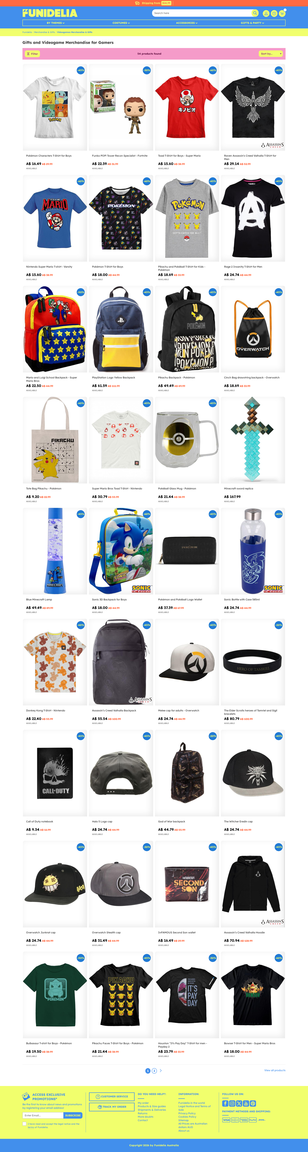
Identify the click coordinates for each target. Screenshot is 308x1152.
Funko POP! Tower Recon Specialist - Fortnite (119, 155)
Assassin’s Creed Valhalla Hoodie (244, 932)
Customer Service (114, 1096)
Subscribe (73, 1115)
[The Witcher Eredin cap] (253, 773)
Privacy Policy (187, 1113)
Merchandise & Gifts (44, 32)
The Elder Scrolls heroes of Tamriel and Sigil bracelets (250, 712)
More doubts (145, 1116)
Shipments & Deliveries (152, 1109)
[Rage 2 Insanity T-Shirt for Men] (253, 218)
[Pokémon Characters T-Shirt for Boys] (55, 107)
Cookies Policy (187, 1116)
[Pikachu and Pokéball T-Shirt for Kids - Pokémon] (187, 218)
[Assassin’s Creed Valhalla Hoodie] (253, 884)
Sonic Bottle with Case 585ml (242, 599)
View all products (275, 1070)
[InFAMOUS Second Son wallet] (187, 884)
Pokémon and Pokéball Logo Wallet (180, 599)
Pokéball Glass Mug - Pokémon (177, 488)
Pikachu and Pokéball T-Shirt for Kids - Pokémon (181, 268)
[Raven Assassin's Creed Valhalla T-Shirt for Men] (253, 107)
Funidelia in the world (191, 1102)
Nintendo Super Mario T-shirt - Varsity (49, 266)
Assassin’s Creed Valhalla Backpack (114, 710)
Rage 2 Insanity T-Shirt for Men (243, 266)
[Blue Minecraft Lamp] (55, 551)
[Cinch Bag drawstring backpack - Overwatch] (253, 329)
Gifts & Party (251, 23)
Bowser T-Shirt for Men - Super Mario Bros (249, 1043)
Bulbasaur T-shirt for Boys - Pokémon (49, 1043)
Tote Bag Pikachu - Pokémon (43, 488)
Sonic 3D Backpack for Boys (109, 599)
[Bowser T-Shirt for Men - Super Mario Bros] (253, 995)
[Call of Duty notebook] (55, 773)
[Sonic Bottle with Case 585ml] (253, 551)
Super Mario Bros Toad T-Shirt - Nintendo (117, 488)
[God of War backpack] (187, 773)
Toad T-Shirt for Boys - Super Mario (179, 155)
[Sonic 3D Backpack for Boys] (121, 551)
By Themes (54, 23)
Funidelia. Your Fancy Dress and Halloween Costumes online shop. (49, 13)
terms (31, 1127)
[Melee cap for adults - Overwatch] (187, 662)
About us (183, 1130)
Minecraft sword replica (238, 488)
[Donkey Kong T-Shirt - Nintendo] (55, 662)
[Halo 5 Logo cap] (121, 773)
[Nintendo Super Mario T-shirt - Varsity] (55, 218)
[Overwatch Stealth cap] (121, 884)
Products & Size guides (152, 1106)
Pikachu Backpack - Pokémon (176, 377)
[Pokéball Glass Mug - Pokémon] (187, 440)
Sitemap (183, 1120)
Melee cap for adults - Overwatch (178, 710)
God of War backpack (171, 821)
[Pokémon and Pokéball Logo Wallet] (187, 551)
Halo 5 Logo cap (102, 821)
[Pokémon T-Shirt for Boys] (121, 218)
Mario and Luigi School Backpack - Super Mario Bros (51, 379)
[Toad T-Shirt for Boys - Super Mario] (187, 107)
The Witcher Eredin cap (238, 821)
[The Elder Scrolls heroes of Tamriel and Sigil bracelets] (253, 662)
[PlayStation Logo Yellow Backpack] (121, 329)
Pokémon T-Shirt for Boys (107, 266)
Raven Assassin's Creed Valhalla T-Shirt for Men (250, 157)
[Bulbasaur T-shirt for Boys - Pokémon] (55, 995)
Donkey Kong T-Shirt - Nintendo (45, 710)
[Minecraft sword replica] (253, 440)
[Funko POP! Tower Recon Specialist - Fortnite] (121, 107)
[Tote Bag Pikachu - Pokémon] (55, 440)
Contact (143, 1120)
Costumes (120, 23)
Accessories (185, 23)
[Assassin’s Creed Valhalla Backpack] (121, 662)
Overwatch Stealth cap (106, 932)
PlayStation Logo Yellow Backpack (113, 377)
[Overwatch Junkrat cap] (55, 884)
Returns (142, 1113)
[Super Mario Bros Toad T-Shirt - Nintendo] (121, 440)
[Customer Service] (274, 13)
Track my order (114, 1106)
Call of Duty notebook (39, 821)
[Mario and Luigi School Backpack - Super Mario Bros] (55, 329)
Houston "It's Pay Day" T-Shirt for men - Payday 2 (182, 1045)
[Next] (160, 1071)
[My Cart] (282, 13)
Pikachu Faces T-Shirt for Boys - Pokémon (117, 1043)
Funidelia (27, 32)
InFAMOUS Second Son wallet (177, 932)
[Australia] (225, 1103)
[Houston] (187, 995)
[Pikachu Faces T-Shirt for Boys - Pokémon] (121, 995)
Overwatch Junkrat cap (41, 932)
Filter (34, 53)
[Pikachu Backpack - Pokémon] (187, 329)
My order (143, 1102)
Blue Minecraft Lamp (39, 599)
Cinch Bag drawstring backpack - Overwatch (252, 377)
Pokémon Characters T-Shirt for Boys (49, 155)
